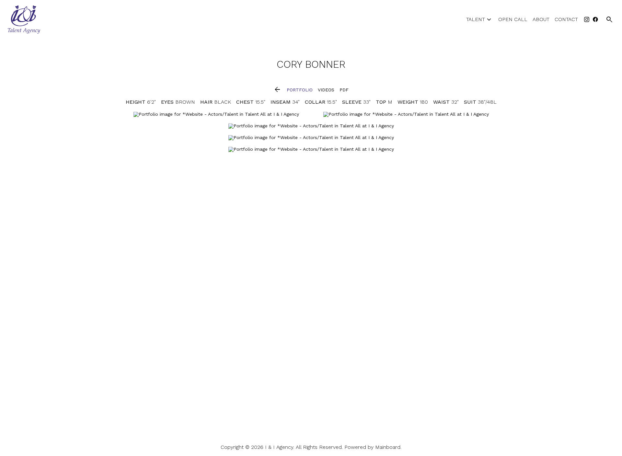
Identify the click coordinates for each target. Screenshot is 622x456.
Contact (566, 19)
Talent (479, 20)
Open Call (512, 19)
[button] (277, 90)
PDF (344, 90)
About (541, 19)
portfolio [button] (300, 90)
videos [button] (326, 90)
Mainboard (387, 447)
